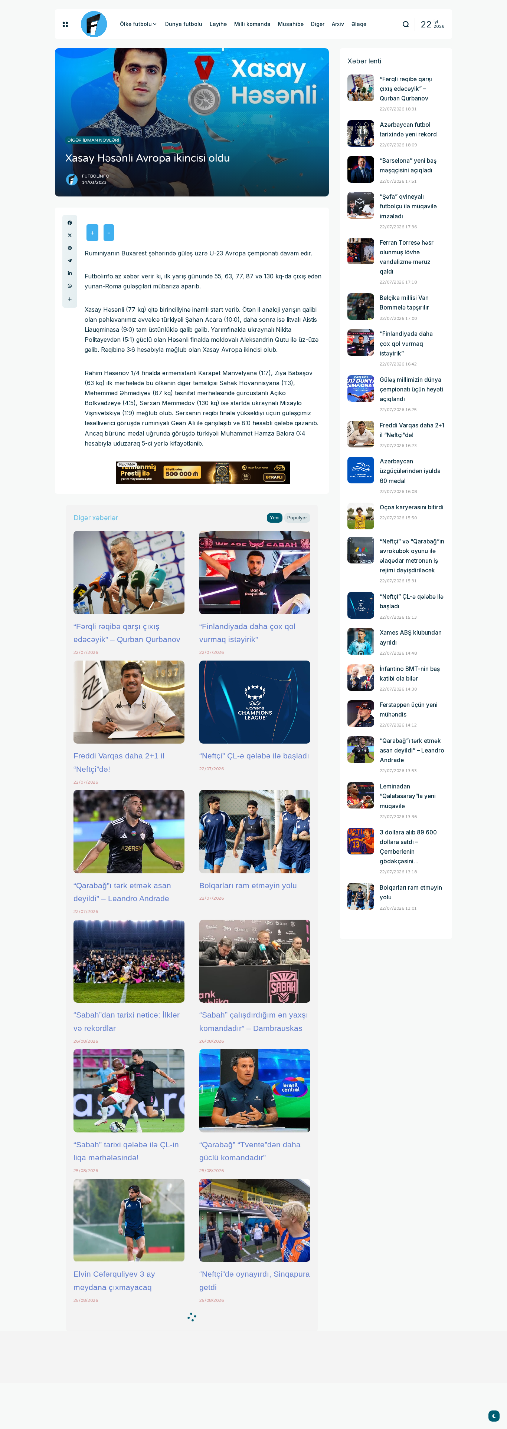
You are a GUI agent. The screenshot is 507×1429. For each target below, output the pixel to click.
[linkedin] (70, 273)
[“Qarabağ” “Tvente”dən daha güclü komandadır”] (254, 1090)
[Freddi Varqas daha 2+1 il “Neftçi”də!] (128, 702)
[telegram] (70, 260)
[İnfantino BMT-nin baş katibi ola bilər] (360, 677)
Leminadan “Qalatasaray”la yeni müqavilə (408, 796)
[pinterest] (70, 248)
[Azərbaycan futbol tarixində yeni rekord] (360, 133)
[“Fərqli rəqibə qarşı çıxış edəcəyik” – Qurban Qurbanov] (128, 572)
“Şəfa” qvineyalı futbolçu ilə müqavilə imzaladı (408, 206)
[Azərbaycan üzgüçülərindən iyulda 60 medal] (360, 470)
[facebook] (70, 223)
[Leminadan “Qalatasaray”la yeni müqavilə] (360, 795)
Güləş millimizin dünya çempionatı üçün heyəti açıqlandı (411, 389)
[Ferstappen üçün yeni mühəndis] (360, 713)
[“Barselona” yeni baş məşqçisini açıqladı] (360, 169)
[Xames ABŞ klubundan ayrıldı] (360, 641)
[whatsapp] (70, 286)
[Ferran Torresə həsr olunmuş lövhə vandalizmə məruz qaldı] (360, 251)
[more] (70, 299)
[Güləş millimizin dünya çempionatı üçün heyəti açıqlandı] (360, 388)
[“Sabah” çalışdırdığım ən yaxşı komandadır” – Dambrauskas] (254, 961)
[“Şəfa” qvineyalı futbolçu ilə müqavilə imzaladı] (360, 205)
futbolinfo (95, 176)
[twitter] (70, 235)
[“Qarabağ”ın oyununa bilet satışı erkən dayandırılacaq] (128, 1349)
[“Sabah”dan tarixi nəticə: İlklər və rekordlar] (128, 961)
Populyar (297, 517)
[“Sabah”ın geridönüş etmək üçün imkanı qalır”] (254, 1349)
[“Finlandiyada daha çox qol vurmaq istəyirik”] (254, 572)
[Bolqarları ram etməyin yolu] (254, 831)
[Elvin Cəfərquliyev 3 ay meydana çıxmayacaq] (128, 1220)
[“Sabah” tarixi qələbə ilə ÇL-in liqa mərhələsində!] (128, 1090)
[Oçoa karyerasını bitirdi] (360, 516)
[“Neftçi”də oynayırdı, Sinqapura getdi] (254, 1220)
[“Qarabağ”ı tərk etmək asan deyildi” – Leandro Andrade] (128, 831)
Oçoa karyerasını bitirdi (412, 507)
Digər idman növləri (93, 140)
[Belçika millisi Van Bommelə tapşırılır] (360, 306)
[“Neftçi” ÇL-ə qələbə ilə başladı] (254, 702)
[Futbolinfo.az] (94, 24)
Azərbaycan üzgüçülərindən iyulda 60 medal (410, 471)
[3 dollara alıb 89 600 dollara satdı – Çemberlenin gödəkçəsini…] (360, 841)
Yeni (274, 517)
